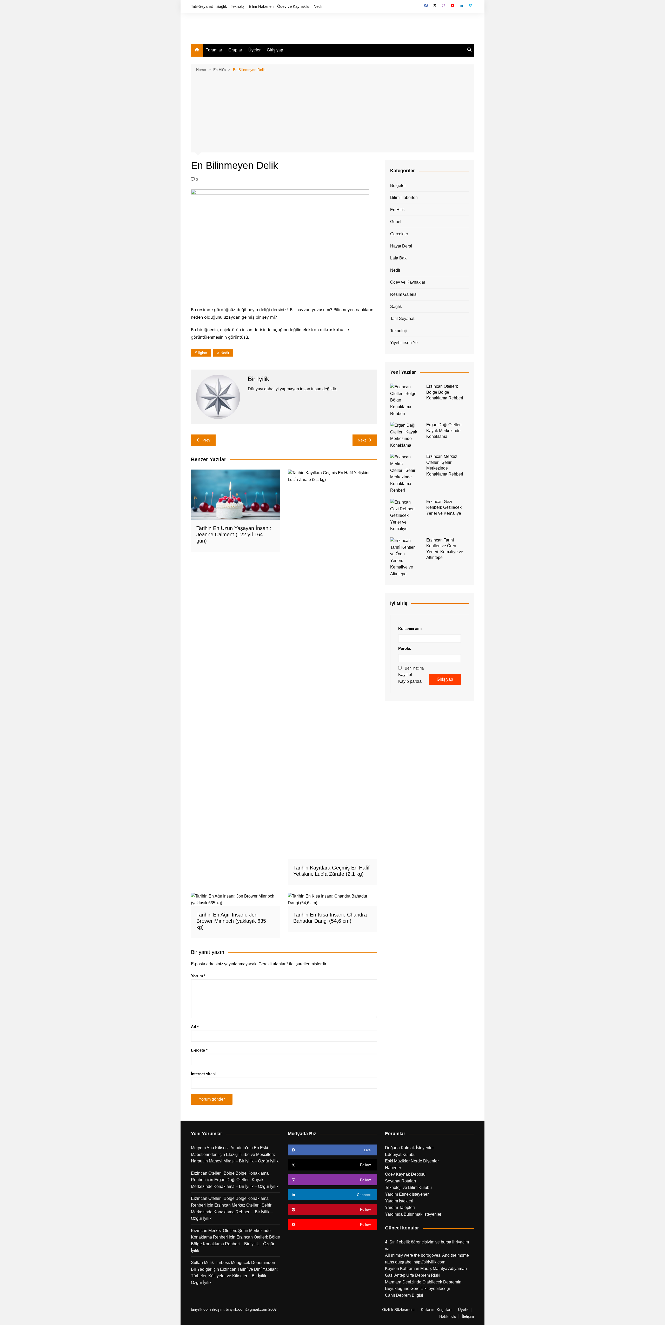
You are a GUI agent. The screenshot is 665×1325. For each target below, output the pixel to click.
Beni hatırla (414, 668)
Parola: (404, 648)
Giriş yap (275, 50)
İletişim (468, 1316)
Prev (206, 440)
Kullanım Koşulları (436, 1310)
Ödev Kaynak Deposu (405, 1174)
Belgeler (398, 185)
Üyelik (463, 1310)
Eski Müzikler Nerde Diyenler (412, 1161)
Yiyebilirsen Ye (404, 342)
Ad (195, 1027)
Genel (395, 221)
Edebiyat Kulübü (400, 1154)
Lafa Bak (398, 258)
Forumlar (213, 50)
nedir (225, 353)
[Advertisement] (332, 111)
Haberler (393, 1168)
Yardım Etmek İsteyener (407, 1194)
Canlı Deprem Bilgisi (404, 1295)
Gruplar (235, 50)
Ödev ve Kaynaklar (293, 6)
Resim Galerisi (403, 294)
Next (362, 440)
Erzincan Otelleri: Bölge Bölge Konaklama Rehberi (444, 392)
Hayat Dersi (401, 246)
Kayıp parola (410, 681)
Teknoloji (238, 6)
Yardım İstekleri (399, 1201)
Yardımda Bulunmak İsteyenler (413, 1214)
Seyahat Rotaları (400, 1181)
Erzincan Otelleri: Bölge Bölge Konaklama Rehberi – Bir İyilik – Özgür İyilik (235, 1244)
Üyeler (254, 50)
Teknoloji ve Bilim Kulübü (408, 1187)
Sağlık (221, 6)
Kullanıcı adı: (410, 628)
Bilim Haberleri (261, 6)
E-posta (199, 1050)
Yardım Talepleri (400, 1207)
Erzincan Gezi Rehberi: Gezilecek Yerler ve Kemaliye (444, 507)
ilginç (202, 353)
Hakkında (447, 1316)
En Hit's (397, 210)
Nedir (318, 6)
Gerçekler (399, 234)
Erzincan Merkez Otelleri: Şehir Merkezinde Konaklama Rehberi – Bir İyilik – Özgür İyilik (232, 1212)
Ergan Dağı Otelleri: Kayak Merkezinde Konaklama (444, 431)
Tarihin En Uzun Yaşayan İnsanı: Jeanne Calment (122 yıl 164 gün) (233, 534)
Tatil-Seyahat (202, 6)
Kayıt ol (405, 674)
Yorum (198, 976)
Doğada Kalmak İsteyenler (409, 1148)
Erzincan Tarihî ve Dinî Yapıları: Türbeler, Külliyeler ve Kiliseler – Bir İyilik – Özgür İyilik (234, 1276)
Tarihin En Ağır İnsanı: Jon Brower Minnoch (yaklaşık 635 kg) (231, 921)
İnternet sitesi (203, 1074)
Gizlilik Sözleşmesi (398, 1310)
